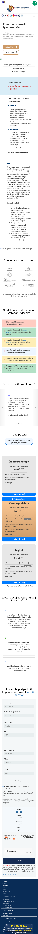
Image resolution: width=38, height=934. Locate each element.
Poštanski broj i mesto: (12, 712)
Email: (6, 770)
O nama (4, 883)
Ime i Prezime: (9, 750)
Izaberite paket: (19, 781)
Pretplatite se (10, 47)
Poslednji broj (10, 52)
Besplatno (5, 885)
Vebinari (4, 889)
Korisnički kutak (6, 891)
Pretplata (4, 887)
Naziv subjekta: (9, 703)
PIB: (5, 731)
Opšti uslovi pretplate (9, 874)
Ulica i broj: (8, 722)
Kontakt (4, 893)
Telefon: (6, 759)
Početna (4, 881)
